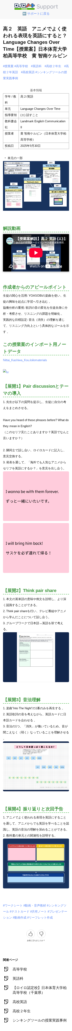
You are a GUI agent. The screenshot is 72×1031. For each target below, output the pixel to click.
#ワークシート (13, 905)
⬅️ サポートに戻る (36, 13)
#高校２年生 (53, 66)
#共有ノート (38, 911)
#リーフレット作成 (40, 917)
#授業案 (8, 66)
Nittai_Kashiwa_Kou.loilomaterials (25, 360)
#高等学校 (21, 66)
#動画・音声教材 (34, 905)
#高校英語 (28, 72)
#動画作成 (19, 917)
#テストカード (19, 911)
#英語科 (36, 66)
